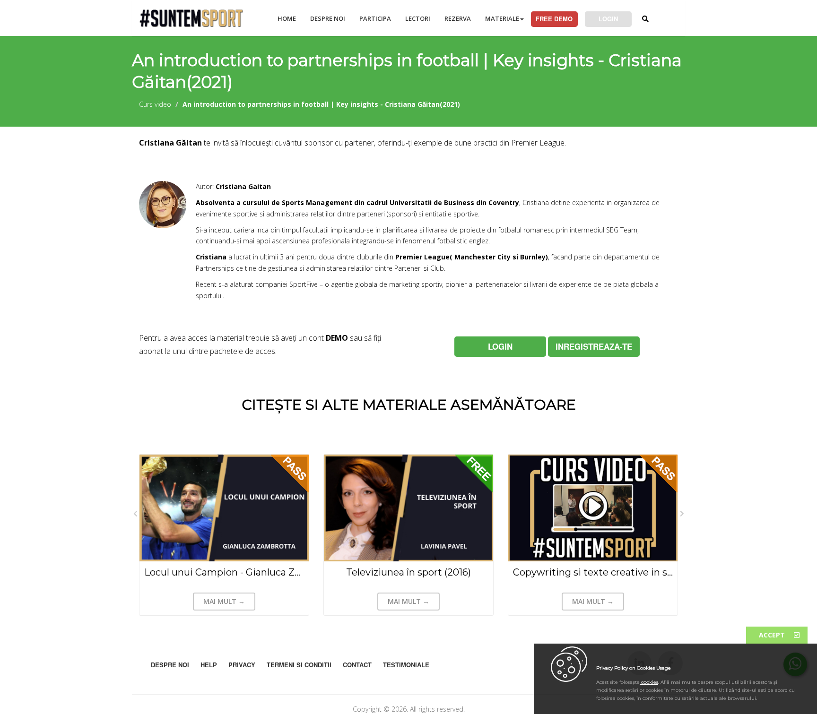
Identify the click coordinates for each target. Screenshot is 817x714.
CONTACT (357, 664)
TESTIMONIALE (406, 664)
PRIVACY (241, 664)
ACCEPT (773, 634)
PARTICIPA (375, 18)
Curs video (155, 104)
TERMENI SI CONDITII (299, 664)
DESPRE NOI (327, 18)
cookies (649, 682)
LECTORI (417, 18)
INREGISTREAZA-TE (594, 346)
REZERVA (457, 18)
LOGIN (608, 18)
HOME (287, 18)
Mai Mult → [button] (224, 601)
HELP (208, 664)
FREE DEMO (554, 18)
